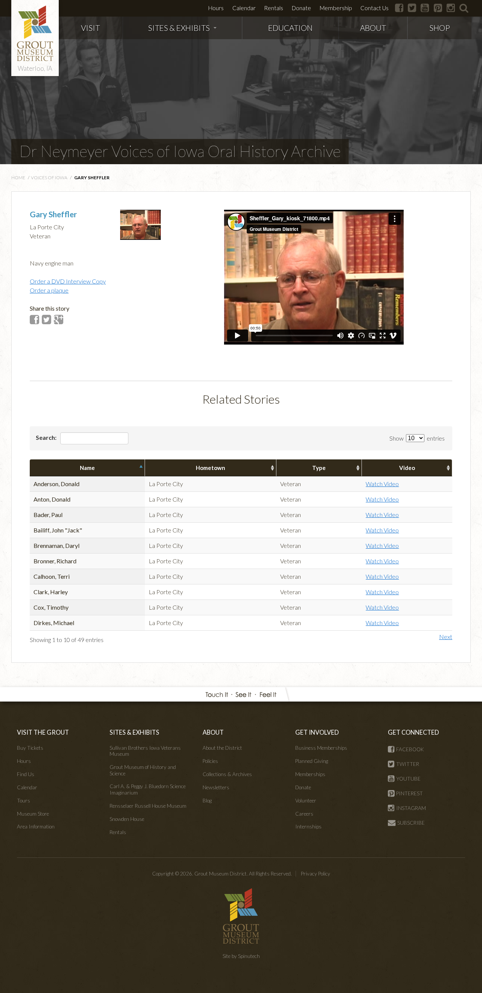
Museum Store (33, 814)
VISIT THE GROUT (43, 732)
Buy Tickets (30, 748)
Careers (304, 814)
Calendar (244, 8)
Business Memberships (321, 748)
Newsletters (216, 787)
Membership (336, 8)
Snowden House (127, 819)
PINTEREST (409, 793)
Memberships (310, 774)
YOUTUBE (408, 779)
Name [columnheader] (87, 467)
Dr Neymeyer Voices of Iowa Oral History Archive (180, 151)
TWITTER (407, 764)
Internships (308, 827)
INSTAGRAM (411, 808)
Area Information (36, 827)
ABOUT (373, 27)
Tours (23, 801)
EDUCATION (290, 27)
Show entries (417, 438)
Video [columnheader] (407, 467)
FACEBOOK (410, 749)
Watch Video (382, 483)
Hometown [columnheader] (210, 467)
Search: (47, 437)
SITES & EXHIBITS (179, 27)
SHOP (439, 27)
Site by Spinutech (241, 956)
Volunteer (305, 801)
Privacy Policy (315, 874)
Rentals (273, 8)
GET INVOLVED (317, 732)
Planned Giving (311, 761)
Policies (210, 761)
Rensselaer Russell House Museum (148, 806)
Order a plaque (49, 290)
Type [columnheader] (319, 467)
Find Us (25, 774)
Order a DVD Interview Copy (68, 281)
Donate (301, 8)
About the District (222, 748)
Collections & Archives (227, 774)
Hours (216, 8)
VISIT (90, 27)
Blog (207, 801)
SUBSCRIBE (411, 823)
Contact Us (374, 8)
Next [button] (445, 636)
